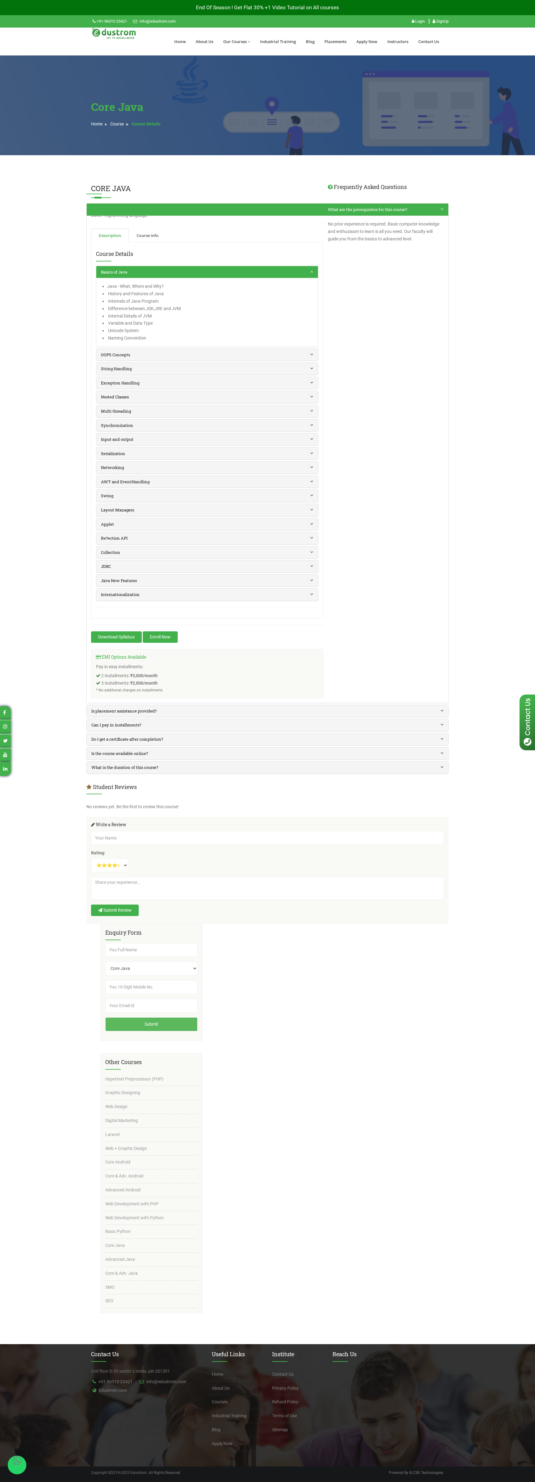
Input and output (117, 439)
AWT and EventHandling (125, 481)
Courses (220, 1401)
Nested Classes (115, 397)
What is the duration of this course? (124, 767)
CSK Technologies (427, 1473)
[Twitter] (5, 740)
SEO (109, 1300)
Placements (335, 41)
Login (420, 21)
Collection (110, 552)
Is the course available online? (119, 753)
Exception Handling (120, 383)
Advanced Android (123, 1189)
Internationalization (120, 594)
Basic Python (118, 1231)
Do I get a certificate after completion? (127, 739)
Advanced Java (120, 1259)
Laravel (112, 1134)
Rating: (98, 852)
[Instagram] (5, 726)
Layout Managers (117, 510)
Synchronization (117, 425)
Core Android (117, 1162)
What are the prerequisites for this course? (367, 209)
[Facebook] (4, 713)
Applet (107, 524)
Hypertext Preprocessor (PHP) (134, 1078)
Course (117, 123)
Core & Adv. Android (124, 1175)
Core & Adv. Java (121, 1273)
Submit (151, 1024)
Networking (112, 467)
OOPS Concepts (115, 354)
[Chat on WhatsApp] (17, 1465)
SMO (110, 1287)
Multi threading (116, 411)
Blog (310, 41)
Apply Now (366, 41)
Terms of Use (284, 1415)
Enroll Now (160, 636)
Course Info (148, 235)
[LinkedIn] (5, 769)
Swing (107, 495)
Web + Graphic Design (126, 1148)
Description (110, 235)
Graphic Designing (122, 1092)
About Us (204, 41)
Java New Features (119, 580)
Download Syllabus (116, 636)
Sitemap (280, 1429)
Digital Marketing (121, 1120)
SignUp (442, 21)
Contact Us (428, 41)
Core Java (115, 1245)
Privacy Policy (285, 1388)
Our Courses (235, 41)
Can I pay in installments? (116, 725)
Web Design (116, 1106)
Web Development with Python (134, 1217)
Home (180, 41)
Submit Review (117, 910)
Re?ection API (114, 538)
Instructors (397, 41)
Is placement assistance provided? (124, 711)
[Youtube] (5, 755)
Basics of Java (114, 272)
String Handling (116, 368)
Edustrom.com (113, 1390)
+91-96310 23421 (111, 21)
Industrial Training (278, 41)
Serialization (113, 453)
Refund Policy (285, 1401)
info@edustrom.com (157, 21)
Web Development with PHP (132, 1203)
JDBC (106, 566)
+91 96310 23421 (115, 1381)
